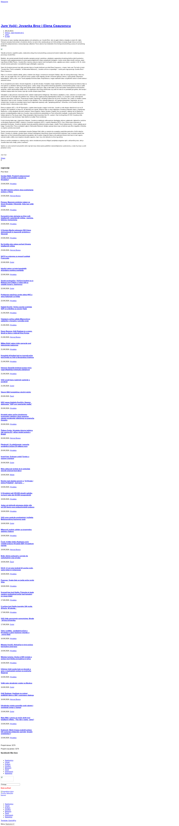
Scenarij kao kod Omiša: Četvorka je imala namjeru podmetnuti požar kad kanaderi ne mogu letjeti (17, 594)
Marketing (8, 773)
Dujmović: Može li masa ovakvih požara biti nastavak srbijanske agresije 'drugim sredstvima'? (16, 732)
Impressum (9, 771)
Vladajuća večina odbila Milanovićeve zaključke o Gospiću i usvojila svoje (15, 320)
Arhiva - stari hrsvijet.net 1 (14, 33)
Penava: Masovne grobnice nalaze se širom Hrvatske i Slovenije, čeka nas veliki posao (17, 204)
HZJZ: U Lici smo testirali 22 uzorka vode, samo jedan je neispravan (17, 569)
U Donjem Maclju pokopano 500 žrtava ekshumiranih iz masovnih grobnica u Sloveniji (16, 232)
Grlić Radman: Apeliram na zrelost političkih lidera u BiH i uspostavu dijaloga (17, 694)
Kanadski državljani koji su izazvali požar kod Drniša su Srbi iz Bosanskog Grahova (17, 356)
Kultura (7, 764)
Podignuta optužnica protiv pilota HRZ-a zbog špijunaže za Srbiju (16, 295)
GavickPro (12, 820)
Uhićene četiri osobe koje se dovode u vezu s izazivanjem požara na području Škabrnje (16, 671)
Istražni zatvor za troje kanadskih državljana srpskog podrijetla (14, 269)
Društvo (8, 766)
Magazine (4, 2)
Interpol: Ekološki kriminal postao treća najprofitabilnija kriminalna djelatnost (16, 369)
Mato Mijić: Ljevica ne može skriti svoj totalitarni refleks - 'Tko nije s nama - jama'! (17, 718)
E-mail (7, 36)
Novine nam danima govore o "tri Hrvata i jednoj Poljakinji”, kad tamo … (17, 482)
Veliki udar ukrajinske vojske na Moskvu (16, 683)
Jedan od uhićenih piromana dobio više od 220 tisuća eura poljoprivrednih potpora (17, 506)
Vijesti (7, 762)
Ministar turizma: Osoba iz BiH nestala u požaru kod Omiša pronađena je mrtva (16, 658)
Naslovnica (9, 760)
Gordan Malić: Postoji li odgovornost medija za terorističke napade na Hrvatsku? (15, 178)
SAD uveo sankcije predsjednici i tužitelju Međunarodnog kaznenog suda (17, 518)
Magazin (8, 768)
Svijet (12, 262)
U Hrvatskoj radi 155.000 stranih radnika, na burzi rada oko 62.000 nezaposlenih (17, 494)
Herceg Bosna (15, 196)
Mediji (12, 475)
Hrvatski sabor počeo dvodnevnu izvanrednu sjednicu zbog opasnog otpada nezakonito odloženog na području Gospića (17, 417)
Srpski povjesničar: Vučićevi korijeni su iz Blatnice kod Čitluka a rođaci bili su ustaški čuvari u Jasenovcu (17, 282)
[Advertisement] (68, 7)
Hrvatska (13, 184)
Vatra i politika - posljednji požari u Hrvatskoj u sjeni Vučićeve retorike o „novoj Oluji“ (15, 632)
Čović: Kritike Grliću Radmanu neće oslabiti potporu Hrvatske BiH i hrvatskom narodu (17, 543)
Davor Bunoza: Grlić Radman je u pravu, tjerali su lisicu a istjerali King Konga (16, 332)
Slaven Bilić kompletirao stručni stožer (16, 392)
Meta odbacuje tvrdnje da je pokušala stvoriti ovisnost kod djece (15, 470)
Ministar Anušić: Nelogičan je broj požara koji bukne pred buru (17, 646)
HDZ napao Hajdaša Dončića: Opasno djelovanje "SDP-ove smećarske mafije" (16, 403)
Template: (4, 820)
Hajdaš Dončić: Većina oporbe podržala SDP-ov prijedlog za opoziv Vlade (16, 308)
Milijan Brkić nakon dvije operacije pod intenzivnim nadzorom (16, 344)
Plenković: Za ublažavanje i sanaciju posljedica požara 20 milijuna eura (15, 445)
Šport (12, 396)
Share (3, 158)
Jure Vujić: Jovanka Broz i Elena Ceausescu (36, 26)
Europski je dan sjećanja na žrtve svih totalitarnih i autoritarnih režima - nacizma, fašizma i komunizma (17, 218)
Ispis (7, 35)
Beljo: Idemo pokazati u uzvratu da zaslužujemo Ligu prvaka (14, 557)
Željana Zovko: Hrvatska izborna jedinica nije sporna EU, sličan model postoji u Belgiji (17, 432)
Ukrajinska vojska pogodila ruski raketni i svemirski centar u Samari (17, 706)
